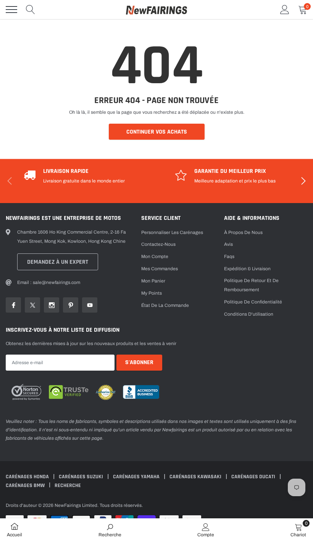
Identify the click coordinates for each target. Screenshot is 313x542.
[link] (13, 305)
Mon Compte (154, 256)
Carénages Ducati (253, 476)
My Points (151, 293)
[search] (30, 9)
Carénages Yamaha (137, 476)
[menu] (11, 9)
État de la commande (165, 305)
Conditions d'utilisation (248, 314)
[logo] (156, 9)
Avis (228, 244)
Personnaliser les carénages (172, 232)
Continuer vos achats (156, 132)
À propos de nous (243, 232)
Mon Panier (153, 281)
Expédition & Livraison (247, 268)
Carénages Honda (28, 476)
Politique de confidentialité (253, 302)
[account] (284, 9)
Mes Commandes (159, 268)
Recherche (68, 485)
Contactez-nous (158, 244)
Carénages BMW (26, 485)
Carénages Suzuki (81, 476)
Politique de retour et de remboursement (251, 285)
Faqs (229, 256)
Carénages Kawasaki (196, 476)
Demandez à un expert (57, 262)
